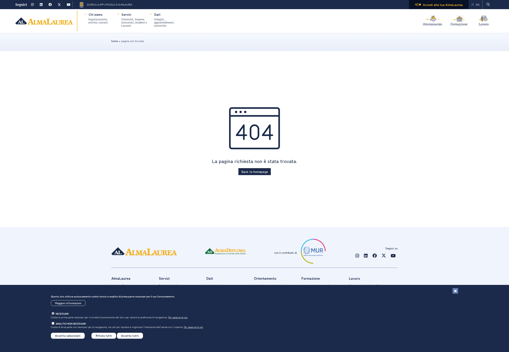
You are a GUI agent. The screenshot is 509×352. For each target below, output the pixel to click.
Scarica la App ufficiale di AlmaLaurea (109, 4)
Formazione (459, 24)
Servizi (126, 14)
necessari (62, 313)
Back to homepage (254, 171)
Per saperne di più (177, 317)
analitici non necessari (71, 323)
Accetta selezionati (68, 336)
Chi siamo (95, 14)
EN (477, 5)
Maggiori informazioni (68, 303)
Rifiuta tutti (104, 336)
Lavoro (484, 24)
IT (473, 5)
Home (114, 41)
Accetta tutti (130, 336)
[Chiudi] (455, 291)
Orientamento (432, 24)
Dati (157, 14)
